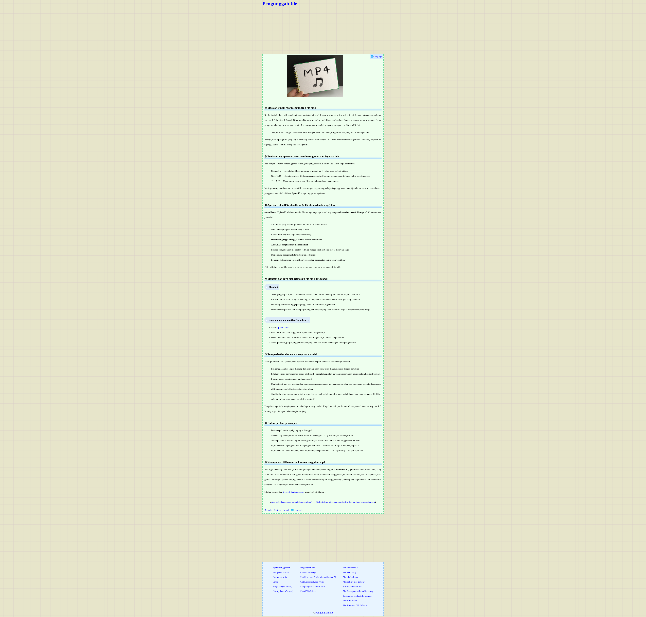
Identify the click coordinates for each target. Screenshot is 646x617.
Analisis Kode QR (308, 572)
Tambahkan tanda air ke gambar (357, 596)
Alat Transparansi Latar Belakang (358, 591)
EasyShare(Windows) (282, 586)
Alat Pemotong (349, 572)
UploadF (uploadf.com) (293, 492)
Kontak (286, 510)
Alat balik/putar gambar (353, 582)
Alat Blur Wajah (350, 600)
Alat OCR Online (308, 591)
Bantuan (277, 510)
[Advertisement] (363, 30)
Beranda (268, 510)
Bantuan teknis (280, 577)
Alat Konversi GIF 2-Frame (355, 605)
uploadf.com (283, 327)
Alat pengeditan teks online (312, 586)
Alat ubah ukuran (350, 577)
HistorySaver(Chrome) (283, 591)
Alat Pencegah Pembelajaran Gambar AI (318, 577)
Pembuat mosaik (350, 567)
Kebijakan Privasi (281, 572)
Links (275, 582)
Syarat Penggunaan (281, 567)
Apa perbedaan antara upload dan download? (291, 502)
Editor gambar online (352, 586)
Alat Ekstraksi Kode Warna (312, 582)
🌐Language (297, 510)
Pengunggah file (279, 3)
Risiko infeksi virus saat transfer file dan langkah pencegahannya (345, 502)
